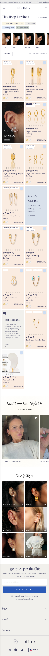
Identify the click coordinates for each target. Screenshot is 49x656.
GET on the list (24, 590)
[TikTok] (22, 649)
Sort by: (32, 54)
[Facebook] (15, 649)
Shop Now (7, 139)
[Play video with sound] (35, 417)
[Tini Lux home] (24, 641)
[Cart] (46, 8)
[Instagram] (9, 649)
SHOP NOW (27, 2)
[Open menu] (4, 8)
